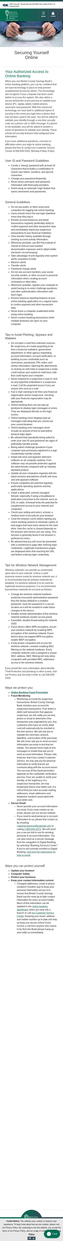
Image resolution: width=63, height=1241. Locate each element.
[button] (52, 1234)
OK (30, 1238)
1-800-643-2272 (32, 829)
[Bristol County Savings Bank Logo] (22, 15)
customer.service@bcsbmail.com (34, 826)
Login (53, 16)
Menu (43, 16)
